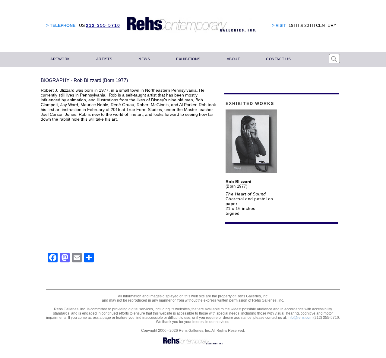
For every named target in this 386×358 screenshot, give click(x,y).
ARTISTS (104, 59)
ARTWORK (60, 59)
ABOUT (233, 59)
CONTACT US (278, 59)
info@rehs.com (300, 317)
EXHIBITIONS (188, 59)
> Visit (279, 25)
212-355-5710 (103, 25)
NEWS (144, 59)
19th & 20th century (312, 25)
